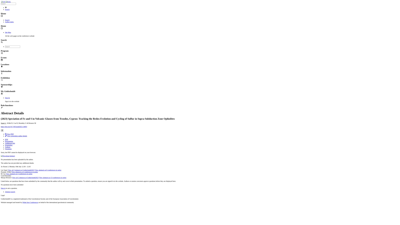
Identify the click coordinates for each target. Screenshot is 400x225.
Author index (9, 22)
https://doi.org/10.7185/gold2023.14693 (14, 127)
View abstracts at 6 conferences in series (48, 170)
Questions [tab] (8, 149)
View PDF (10, 134)
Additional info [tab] (10, 143)
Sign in (3, 188)
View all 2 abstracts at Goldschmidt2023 (25, 178)
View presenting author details (17, 136)
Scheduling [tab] (8, 145)
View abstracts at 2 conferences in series (19, 174)
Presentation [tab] (9, 141)
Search (7, 9)
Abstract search (10, 192)
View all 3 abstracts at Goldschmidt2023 (21, 170)
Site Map (8, 32)
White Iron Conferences (30, 202)
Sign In (7, 98)
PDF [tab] (6, 139)
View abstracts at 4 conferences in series (24, 172)
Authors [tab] (7, 147)
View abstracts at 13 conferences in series (52, 178)
